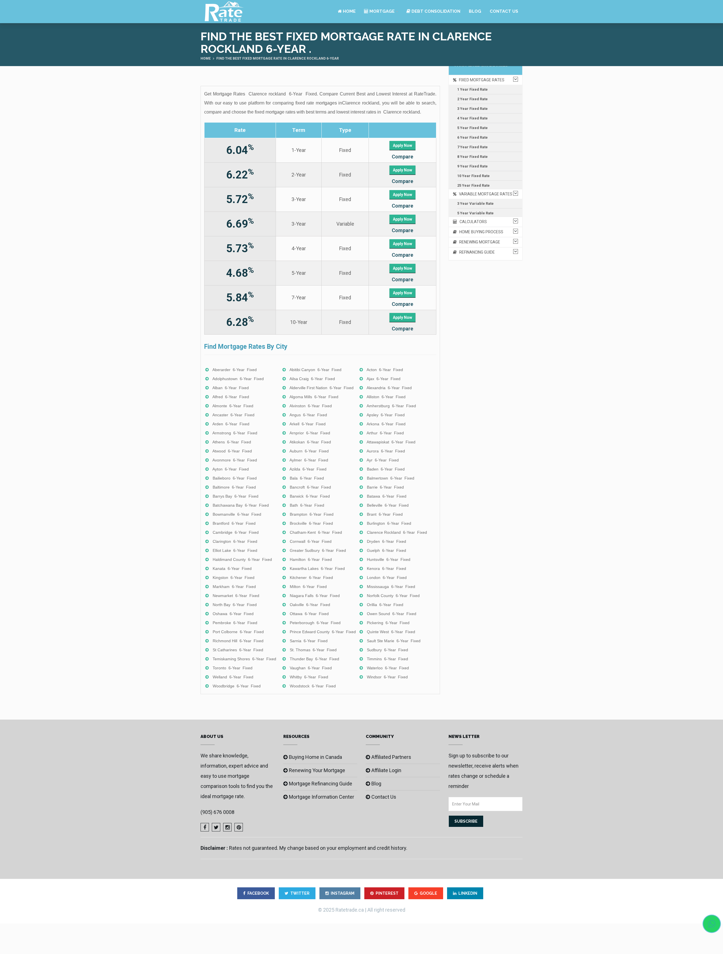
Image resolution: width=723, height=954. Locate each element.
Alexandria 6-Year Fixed (389, 387)
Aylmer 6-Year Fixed (308, 460)
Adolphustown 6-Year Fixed (238, 378)
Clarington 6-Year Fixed (235, 541)
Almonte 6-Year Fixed (232, 406)
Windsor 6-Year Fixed (387, 677)
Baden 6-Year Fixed (386, 469)
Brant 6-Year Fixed (385, 514)
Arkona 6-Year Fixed (386, 424)
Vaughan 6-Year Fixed (311, 668)
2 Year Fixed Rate (472, 99)
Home (349, 11)
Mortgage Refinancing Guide (320, 784)
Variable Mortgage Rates (484, 194)
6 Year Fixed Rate (472, 137)
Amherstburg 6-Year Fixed (391, 406)
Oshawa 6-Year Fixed (233, 613)
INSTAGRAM (342, 893)
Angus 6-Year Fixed (308, 415)
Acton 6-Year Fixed (385, 369)
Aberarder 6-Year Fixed (234, 369)
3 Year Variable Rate (475, 203)
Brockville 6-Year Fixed (311, 523)
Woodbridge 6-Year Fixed (237, 686)
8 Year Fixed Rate (472, 156)
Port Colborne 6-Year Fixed (238, 632)
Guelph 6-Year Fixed (386, 550)
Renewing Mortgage (478, 242)
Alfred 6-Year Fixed (230, 397)
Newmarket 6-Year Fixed (236, 595)
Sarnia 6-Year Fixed (309, 641)
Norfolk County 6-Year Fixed (393, 595)
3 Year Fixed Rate (472, 108)
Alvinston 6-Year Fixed (310, 406)
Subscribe (466, 821)
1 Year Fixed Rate (472, 89)
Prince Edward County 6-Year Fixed (323, 632)
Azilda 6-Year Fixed (307, 469)
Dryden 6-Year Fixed (386, 541)
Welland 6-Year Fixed (233, 677)
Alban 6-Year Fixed (230, 387)
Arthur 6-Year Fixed (385, 433)
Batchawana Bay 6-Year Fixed (241, 505)
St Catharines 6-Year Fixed (238, 650)
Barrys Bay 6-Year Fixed (235, 496)
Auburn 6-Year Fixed (309, 451)
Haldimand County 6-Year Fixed (242, 559)
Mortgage (381, 11)
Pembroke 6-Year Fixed (235, 622)
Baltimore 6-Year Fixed (234, 487)
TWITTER (300, 893)
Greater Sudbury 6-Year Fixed (318, 550)
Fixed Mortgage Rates (480, 80)
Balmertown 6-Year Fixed (390, 478)
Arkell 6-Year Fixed (307, 424)
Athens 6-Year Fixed (231, 442)
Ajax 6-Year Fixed (383, 378)
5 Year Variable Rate (475, 213)
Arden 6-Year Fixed (230, 424)
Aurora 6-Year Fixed (386, 451)
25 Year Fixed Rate (473, 185)
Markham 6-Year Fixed (234, 586)
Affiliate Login (386, 770)
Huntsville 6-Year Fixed (388, 559)
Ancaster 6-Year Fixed (233, 415)
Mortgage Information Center (321, 797)
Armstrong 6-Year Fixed (234, 433)
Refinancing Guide (476, 252)
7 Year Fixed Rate (472, 147)
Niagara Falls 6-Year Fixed (315, 595)
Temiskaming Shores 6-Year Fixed (244, 659)
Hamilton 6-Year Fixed (311, 559)
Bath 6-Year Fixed (307, 505)
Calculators (472, 221)
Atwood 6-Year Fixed (232, 451)
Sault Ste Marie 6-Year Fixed (394, 641)
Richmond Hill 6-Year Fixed (238, 641)
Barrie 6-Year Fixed (385, 487)
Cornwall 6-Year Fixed (311, 541)
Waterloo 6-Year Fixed (388, 668)
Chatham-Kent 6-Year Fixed (316, 532)
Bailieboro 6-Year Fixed (235, 478)
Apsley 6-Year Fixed (386, 415)
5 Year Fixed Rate (472, 128)
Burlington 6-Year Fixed (389, 523)
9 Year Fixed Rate (472, 166)
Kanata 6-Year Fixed (232, 568)
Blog (475, 11)
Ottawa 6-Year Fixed (309, 613)
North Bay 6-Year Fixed (235, 604)
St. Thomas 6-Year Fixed (313, 650)
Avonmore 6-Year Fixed (234, 460)
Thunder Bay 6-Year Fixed (314, 659)
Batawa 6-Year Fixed (386, 496)
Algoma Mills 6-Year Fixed (313, 397)
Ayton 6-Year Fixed (230, 469)
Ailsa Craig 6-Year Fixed (312, 378)
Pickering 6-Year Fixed (388, 622)
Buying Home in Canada (315, 757)
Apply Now (402, 145)
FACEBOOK (258, 893)
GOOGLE (428, 893)
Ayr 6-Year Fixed (383, 460)
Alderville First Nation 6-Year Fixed (321, 387)
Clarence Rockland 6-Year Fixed (397, 532)
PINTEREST (387, 893)
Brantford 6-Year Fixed (234, 523)
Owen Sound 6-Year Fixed (391, 613)
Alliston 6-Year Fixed (386, 397)
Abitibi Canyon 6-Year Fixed (315, 369)
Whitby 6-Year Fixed (309, 677)
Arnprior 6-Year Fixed (309, 433)
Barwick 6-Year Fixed (310, 496)
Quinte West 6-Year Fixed (391, 632)
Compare (402, 157)
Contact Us (504, 11)
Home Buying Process (480, 232)
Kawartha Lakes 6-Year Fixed (317, 568)
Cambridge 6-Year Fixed (236, 532)
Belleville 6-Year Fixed (388, 505)
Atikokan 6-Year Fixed (310, 442)
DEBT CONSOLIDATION (435, 11)
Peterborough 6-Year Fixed (315, 622)
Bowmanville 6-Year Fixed (237, 514)
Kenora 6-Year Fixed (386, 568)
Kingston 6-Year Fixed (233, 577)
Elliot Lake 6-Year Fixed (235, 550)
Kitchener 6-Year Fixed (311, 577)
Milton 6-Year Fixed (308, 586)
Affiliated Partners (391, 757)
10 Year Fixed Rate (473, 176)
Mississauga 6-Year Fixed (391, 586)
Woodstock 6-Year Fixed (313, 686)
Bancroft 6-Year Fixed (310, 487)
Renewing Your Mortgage (317, 770)
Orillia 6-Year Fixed (385, 604)
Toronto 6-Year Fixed (232, 668)
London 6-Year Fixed (387, 577)
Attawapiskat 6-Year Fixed (391, 442)
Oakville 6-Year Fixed (310, 604)
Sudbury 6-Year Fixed (387, 650)
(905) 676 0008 (217, 812)
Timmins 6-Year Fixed (387, 659)
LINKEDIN (467, 893)
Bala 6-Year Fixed (307, 478)
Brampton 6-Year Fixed (312, 514)
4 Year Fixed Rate (472, 118)
